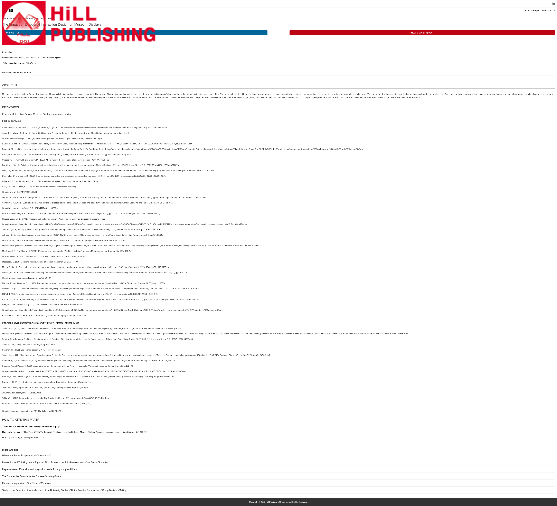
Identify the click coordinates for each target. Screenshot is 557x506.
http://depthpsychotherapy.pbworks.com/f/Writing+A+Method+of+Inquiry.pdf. (40, 323)
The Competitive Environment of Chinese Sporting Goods (31, 476)
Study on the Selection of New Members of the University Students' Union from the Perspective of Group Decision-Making (64, 490)
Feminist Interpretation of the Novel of (26, 483)
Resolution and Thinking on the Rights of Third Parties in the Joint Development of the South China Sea (55, 462)
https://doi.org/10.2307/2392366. (144, 229)
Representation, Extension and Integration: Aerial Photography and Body (39, 469)
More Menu (547, 10)
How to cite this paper (422, 32)
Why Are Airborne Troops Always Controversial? (26, 455)
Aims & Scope (532, 10)
